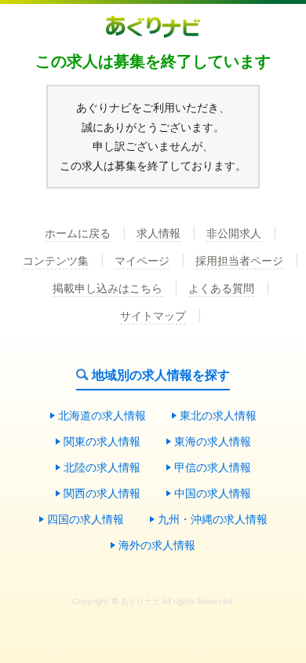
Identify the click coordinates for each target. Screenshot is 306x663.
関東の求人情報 (102, 442)
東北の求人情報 (218, 416)
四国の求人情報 (85, 520)
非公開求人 (233, 234)
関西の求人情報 (102, 494)
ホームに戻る (78, 234)
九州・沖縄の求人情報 (213, 520)
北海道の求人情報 (102, 416)
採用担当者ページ (239, 261)
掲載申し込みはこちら (107, 289)
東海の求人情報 (212, 442)
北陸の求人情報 (102, 468)
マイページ (142, 261)
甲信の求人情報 (212, 468)
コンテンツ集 (56, 261)
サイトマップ (153, 316)
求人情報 (158, 234)
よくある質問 (221, 289)
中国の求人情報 (212, 494)
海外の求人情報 (156, 545)
